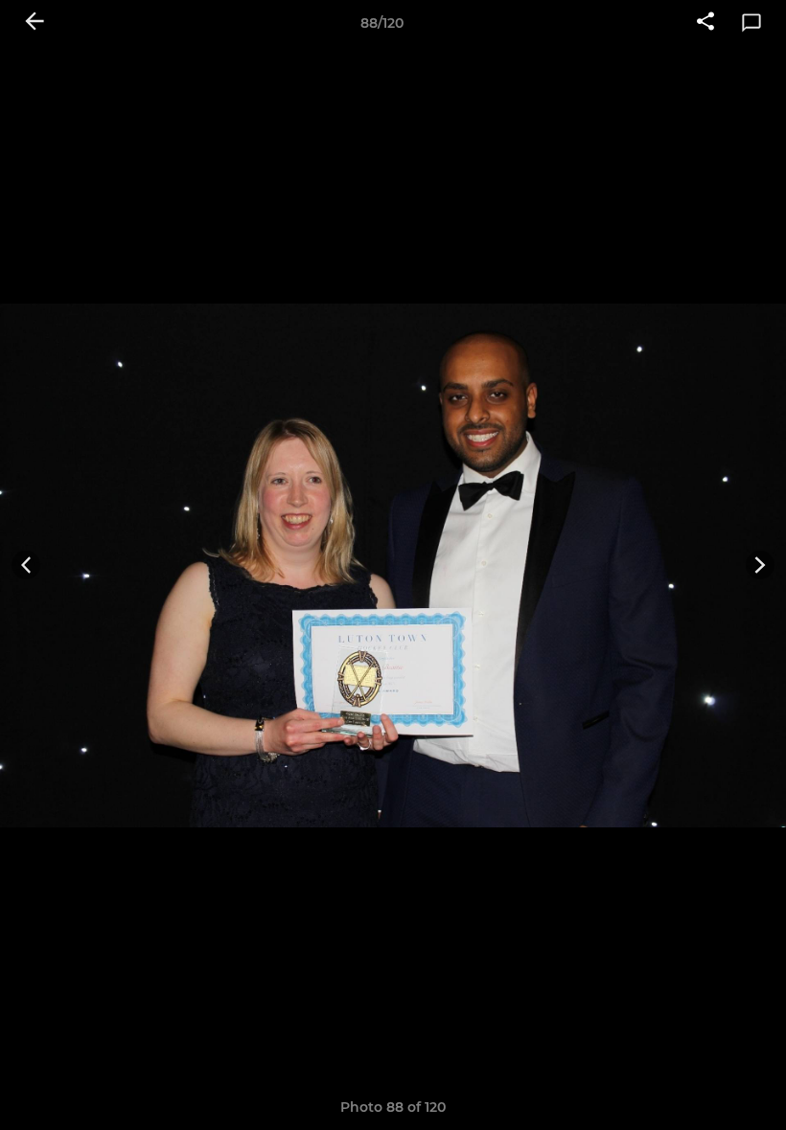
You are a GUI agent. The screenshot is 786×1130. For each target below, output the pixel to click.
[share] (705, 23)
